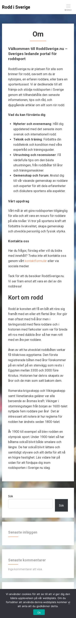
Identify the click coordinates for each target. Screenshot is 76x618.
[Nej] (69, 602)
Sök (10, 496)
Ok (39, 612)
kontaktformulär (36, 261)
